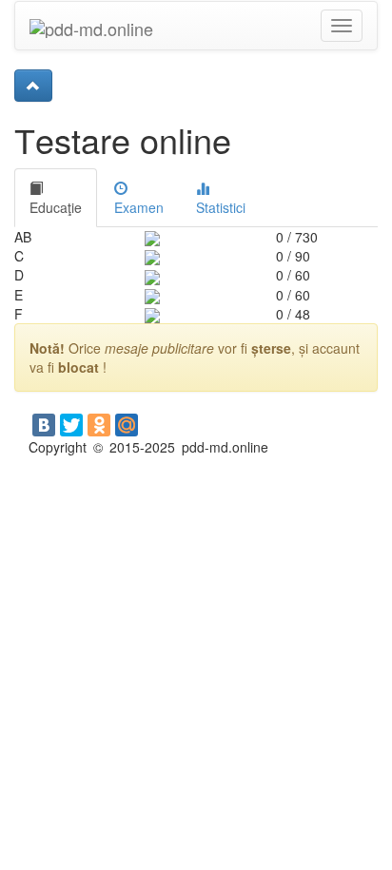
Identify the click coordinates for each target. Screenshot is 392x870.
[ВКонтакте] (43, 425)
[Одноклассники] (99, 425)
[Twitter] (71, 425)
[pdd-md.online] (91, 25)
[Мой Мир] (126, 425)
